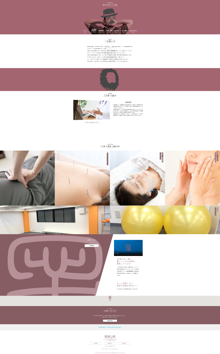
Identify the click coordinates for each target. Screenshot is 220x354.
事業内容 (101, 31)
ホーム (85, 31)
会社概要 (95, 343)
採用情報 (91, 245)
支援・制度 (110, 31)
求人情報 (124, 31)
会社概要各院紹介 (94, 31)
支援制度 (124, 343)
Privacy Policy (114, 352)
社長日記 (116, 31)
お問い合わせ (133, 31)
